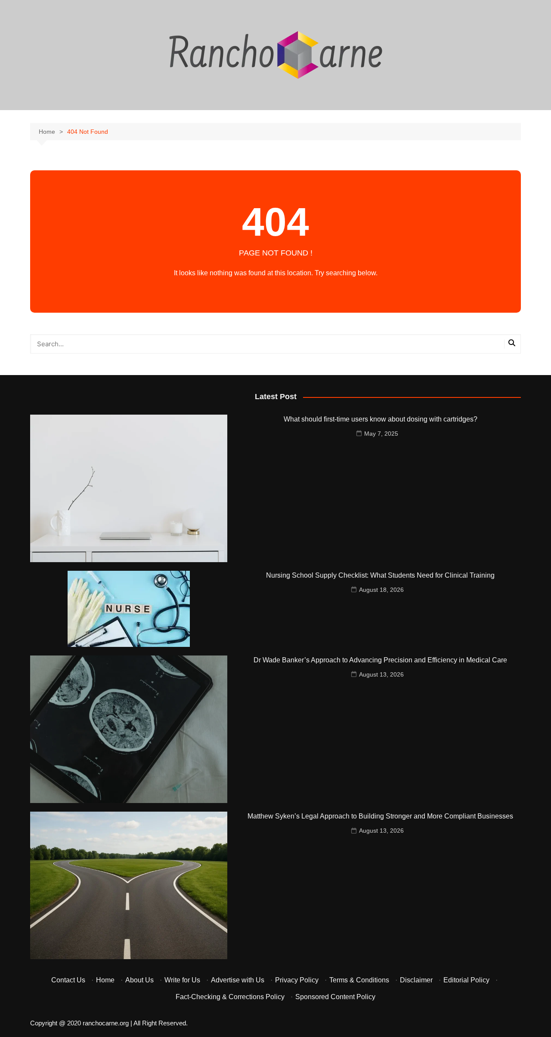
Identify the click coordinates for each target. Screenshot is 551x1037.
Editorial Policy (466, 980)
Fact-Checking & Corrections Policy (230, 996)
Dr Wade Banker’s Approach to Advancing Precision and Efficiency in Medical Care (380, 660)
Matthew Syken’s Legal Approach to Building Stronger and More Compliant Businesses (380, 816)
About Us (139, 980)
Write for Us (182, 980)
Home (105, 980)
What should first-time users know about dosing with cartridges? (380, 419)
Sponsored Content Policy (335, 996)
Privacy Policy (297, 980)
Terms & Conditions (359, 980)
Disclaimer (416, 980)
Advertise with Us (237, 980)
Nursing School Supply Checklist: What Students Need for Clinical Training (380, 575)
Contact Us (68, 980)
